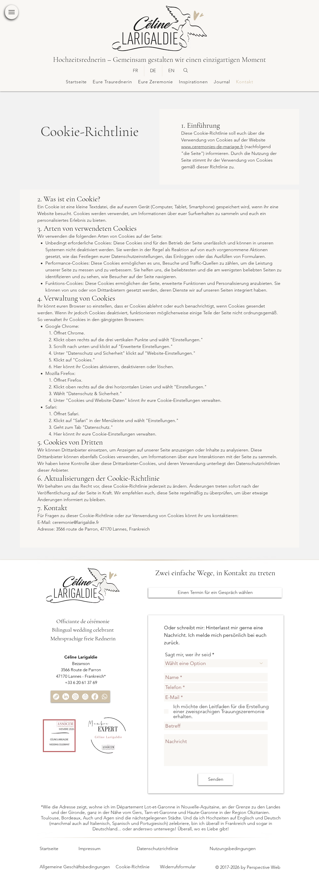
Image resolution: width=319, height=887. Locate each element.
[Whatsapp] (104, 696)
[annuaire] (85, 696)
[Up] (12, 875)
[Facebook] (94, 696)
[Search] (185, 70)
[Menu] (11, 12)
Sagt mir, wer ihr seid (188, 654)
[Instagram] (75, 696)
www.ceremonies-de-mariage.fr (212, 146)
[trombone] (56, 696)
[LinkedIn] (65, 696)
